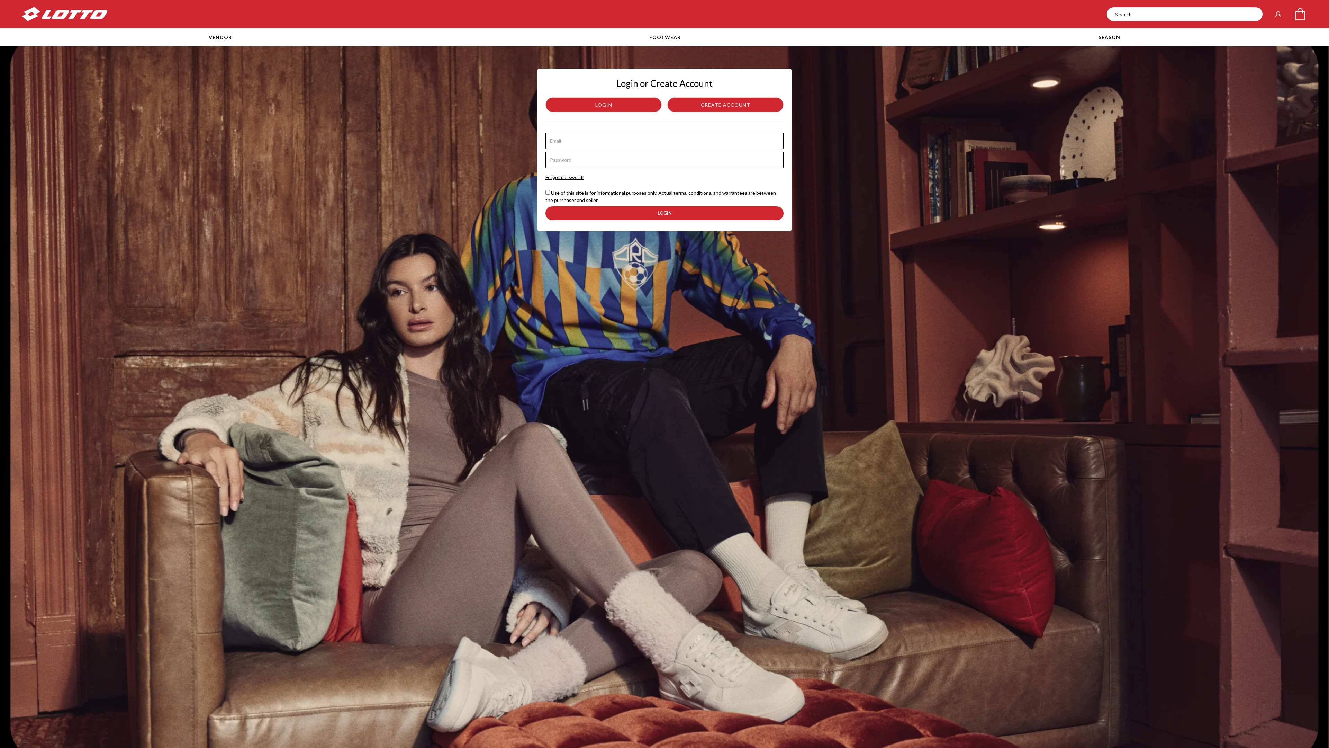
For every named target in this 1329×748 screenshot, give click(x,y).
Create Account (725, 105)
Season (1109, 37)
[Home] (64, 14)
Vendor (220, 37)
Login (603, 105)
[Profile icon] (1278, 14)
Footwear (665, 37)
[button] (220, 37)
